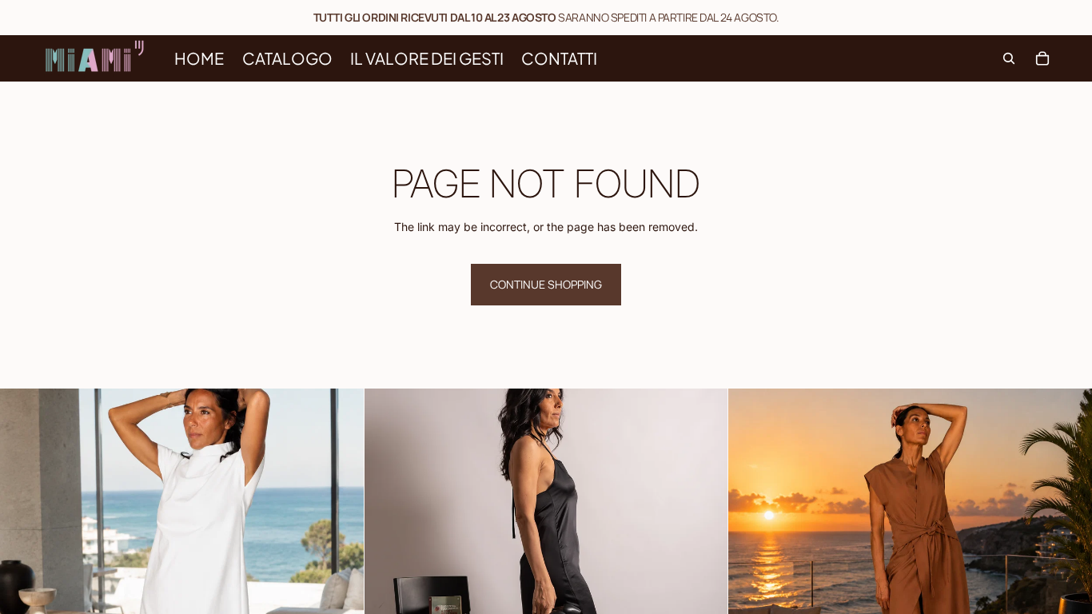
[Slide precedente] (24, 570)
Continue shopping (546, 284)
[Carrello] (1042, 58)
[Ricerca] (1008, 58)
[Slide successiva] (340, 570)
